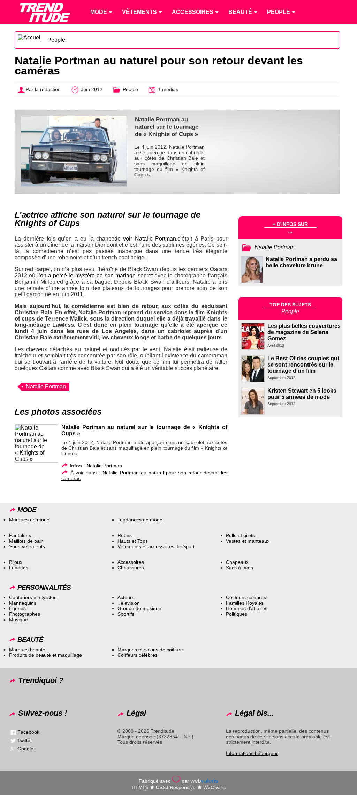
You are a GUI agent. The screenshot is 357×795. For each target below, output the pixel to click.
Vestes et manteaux (247, 541)
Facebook (28, 731)
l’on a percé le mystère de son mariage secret (95, 275)
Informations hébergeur (252, 753)
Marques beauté (27, 649)
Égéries (17, 608)
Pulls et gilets (240, 535)
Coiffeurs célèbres (246, 597)
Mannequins (22, 603)
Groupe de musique (139, 608)
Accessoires (130, 562)
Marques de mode (29, 519)
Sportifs (125, 614)
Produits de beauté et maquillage (45, 655)
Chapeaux (237, 562)
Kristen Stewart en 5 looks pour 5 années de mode (301, 394)
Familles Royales (245, 603)
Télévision (128, 603)
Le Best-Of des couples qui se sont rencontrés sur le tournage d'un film (303, 364)
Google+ (26, 748)
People (56, 40)
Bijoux (15, 562)
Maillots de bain (26, 541)
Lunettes (18, 567)
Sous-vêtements (27, 546)
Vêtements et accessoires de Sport (156, 546)
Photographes (24, 614)
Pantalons (20, 535)
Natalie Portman (46, 386)
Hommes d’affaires (246, 608)
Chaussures (130, 567)
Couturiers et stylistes (32, 597)
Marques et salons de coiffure (150, 649)
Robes (124, 535)
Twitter (24, 740)
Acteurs (125, 597)
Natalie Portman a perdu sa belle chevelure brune (301, 262)
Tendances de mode (139, 519)
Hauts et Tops (132, 541)
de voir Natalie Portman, (145, 239)
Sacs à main (239, 567)
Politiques (236, 614)
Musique (18, 619)
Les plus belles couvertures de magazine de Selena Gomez (304, 332)
